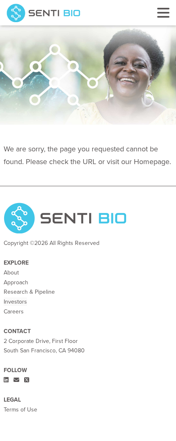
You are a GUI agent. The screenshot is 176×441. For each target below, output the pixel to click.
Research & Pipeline (29, 292)
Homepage (151, 161)
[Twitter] (26, 380)
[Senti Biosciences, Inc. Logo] (65, 220)
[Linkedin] (7, 380)
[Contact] (17, 380)
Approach (16, 282)
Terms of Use (20, 409)
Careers (14, 311)
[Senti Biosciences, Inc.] (45, 13)
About (11, 272)
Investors (15, 301)
